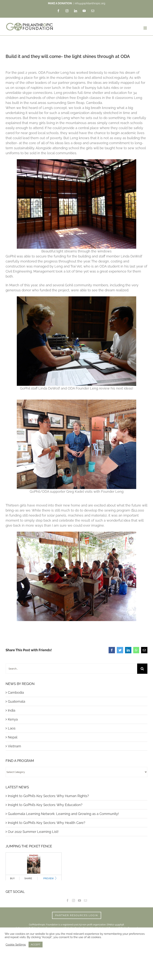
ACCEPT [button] (35, 944)
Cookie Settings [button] (16, 944)
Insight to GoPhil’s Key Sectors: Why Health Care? (46, 823)
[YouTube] (79, 900)
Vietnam (14, 746)
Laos (11, 728)
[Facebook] (67, 900)
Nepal (12, 737)
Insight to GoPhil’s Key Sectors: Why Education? (45, 805)
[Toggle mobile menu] (145, 28)
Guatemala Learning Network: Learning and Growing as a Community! (63, 814)
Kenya (13, 719)
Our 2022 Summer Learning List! (33, 832)
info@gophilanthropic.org (90, 3)
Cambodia (16, 692)
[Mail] (85, 900)
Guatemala (16, 701)
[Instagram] (73, 900)
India (11, 710)
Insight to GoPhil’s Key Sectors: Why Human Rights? (48, 796)
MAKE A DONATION (60, 3)
